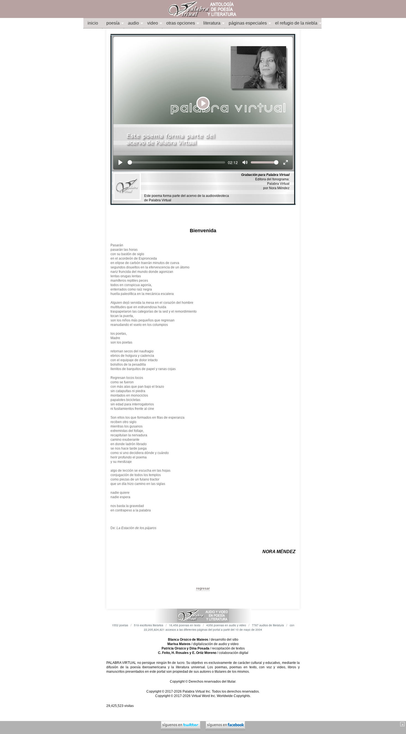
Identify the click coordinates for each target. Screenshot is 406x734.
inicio (93, 23)
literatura (211, 23)
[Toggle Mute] (245, 162)
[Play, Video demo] (120, 162)
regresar (203, 588)
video (152, 23)
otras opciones (180, 23)
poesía (113, 23)
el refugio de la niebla (296, 23)
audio (133, 23)
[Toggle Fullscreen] (285, 162)
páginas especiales (248, 23)
